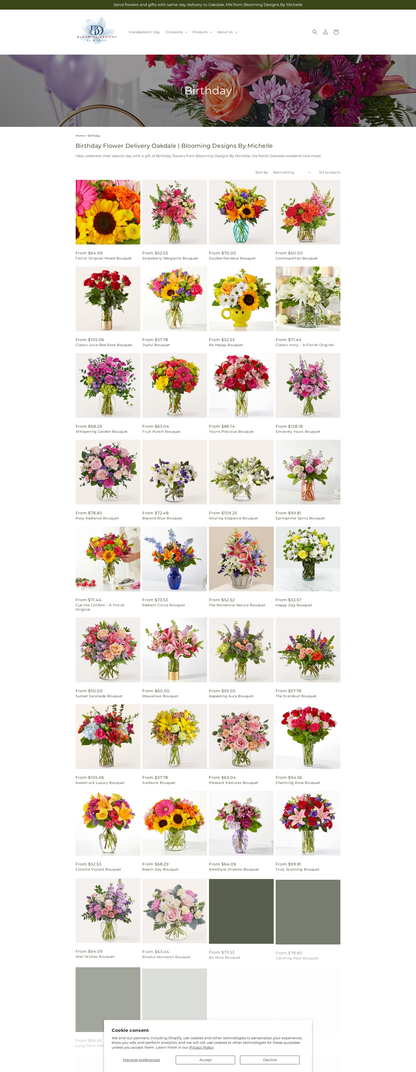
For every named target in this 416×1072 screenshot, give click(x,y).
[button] (176, 32)
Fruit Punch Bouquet (161, 431)
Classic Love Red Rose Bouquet (104, 345)
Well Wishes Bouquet (95, 956)
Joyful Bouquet (156, 345)
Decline (270, 1060)
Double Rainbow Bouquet (232, 258)
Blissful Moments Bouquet (166, 956)
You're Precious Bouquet (231, 431)
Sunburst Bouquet (159, 783)
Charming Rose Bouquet (298, 783)
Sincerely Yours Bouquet (298, 431)
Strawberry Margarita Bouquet (170, 258)
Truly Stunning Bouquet (297, 869)
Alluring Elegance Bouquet (233, 518)
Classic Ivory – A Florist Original (305, 345)
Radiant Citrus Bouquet (163, 605)
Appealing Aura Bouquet (231, 696)
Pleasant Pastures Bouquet (233, 783)
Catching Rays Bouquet (297, 956)
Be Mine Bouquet (224, 956)
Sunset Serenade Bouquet (99, 696)
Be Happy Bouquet (226, 345)
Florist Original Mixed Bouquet (104, 258)
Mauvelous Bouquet (160, 696)
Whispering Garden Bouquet (102, 431)
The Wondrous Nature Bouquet (237, 605)
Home (80, 135)
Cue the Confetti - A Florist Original (100, 607)
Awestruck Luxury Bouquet (100, 783)
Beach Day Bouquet (160, 869)
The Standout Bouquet (296, 696)
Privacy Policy (201, 1047)
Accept (205, 1060)
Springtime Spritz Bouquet (300, 518)
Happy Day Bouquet (294, 605)
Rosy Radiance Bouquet (97, 518)
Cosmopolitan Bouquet (297, 258)
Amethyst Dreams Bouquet (234, 869)
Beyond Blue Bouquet (162, 518)
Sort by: (261, 172)
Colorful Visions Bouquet (98, 869)
